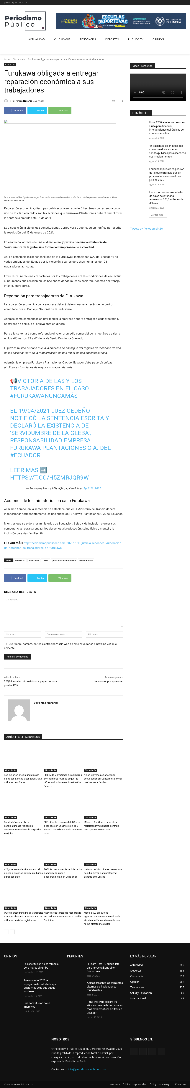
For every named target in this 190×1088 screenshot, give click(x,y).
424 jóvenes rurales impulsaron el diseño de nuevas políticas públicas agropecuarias (23, 873)
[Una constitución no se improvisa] (12, 1007)
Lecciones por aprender (108, 681)
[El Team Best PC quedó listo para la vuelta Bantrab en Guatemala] (75, 968)
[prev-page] (6, 932)
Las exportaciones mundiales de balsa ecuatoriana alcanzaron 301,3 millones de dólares (23, 779)
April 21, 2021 (92, 488)
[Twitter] (178, 3)
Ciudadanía (19, 59)
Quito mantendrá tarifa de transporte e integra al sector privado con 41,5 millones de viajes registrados (23, 916)
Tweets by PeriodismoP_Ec (146, 228)
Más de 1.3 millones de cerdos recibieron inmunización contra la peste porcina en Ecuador (101, 826)
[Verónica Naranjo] (6, 101)
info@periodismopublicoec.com (87, 1069)
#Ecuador (25, 455)
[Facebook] (168, 3)
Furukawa (34, 560)
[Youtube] (184, 3)
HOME (46, 560)
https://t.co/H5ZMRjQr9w (49, 477)
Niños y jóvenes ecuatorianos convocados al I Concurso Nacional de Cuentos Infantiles (103, 779)
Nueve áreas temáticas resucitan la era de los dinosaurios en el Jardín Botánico (62, 916)
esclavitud (20, 560)
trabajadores (86, 560)
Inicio (7, 59)
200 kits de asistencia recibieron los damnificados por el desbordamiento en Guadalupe (63, 873)
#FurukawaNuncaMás (44, 395)
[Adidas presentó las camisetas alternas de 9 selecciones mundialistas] (75, 987)
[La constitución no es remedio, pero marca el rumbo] (12, 968)
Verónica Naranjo (22, 100)
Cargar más (157, 214)
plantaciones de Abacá (64, 560)
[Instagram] (173, 3)
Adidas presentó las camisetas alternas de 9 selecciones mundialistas (105, 986)
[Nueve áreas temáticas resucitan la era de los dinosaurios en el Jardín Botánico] (63, 896)
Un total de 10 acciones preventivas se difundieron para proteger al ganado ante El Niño (103, 873)
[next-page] (12, 932)
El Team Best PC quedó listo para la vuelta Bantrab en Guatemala (103, 967)
